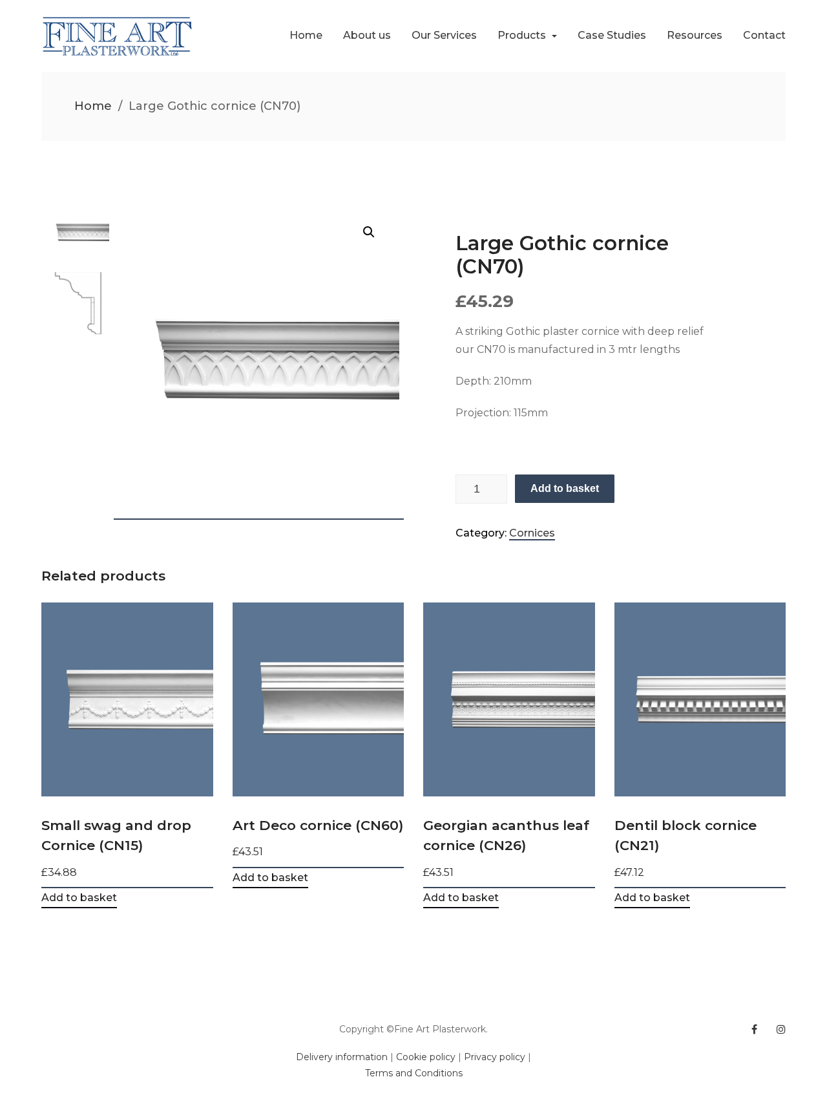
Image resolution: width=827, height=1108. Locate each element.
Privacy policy (494, 1057)
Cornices (532, 533)
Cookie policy (425, 1057)
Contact (764, 35)
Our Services (444, 35)
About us (367, 35)
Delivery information (342, 1057)
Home (305, 35)
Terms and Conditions (414, 1073)
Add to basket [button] (79, 898)
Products (523, 35)
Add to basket (564, 488)
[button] (369, 232)
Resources (694, 35)
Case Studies (612, 35)
